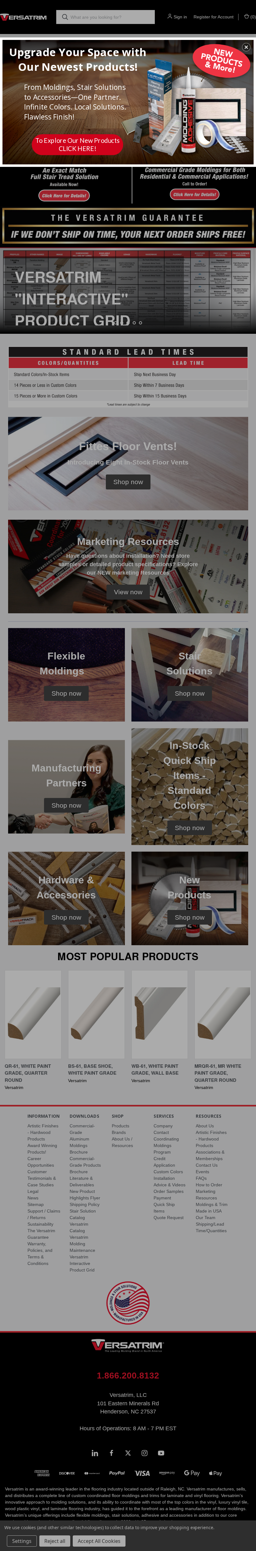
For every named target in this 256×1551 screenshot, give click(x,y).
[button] (246, 47)
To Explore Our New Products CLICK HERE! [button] (77, 144)
